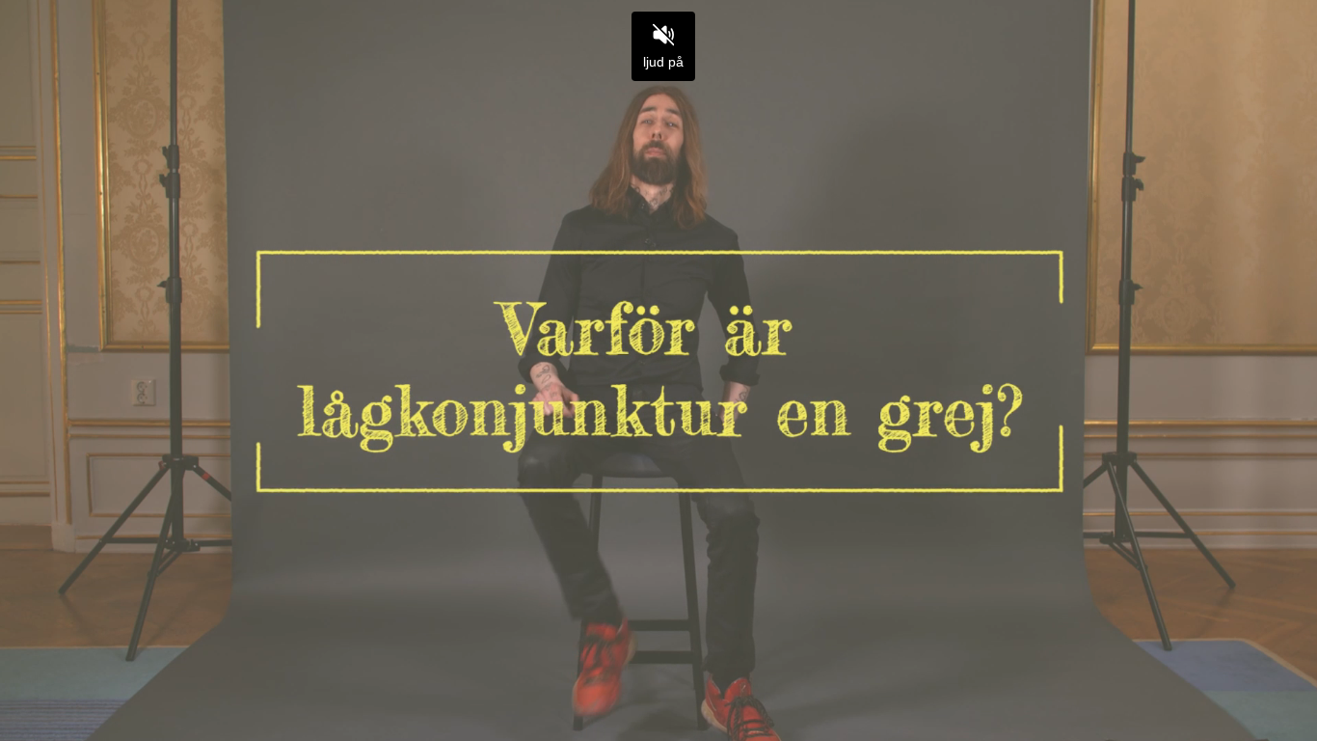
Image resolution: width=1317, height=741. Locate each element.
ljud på (663, 61)
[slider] (658, 681)
